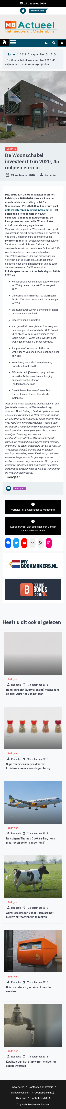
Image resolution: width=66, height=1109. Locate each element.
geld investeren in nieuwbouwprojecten (28, 210)
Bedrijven (11, 149)
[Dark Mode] (46, 43)
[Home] (4, 42)
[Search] (54, 43)
